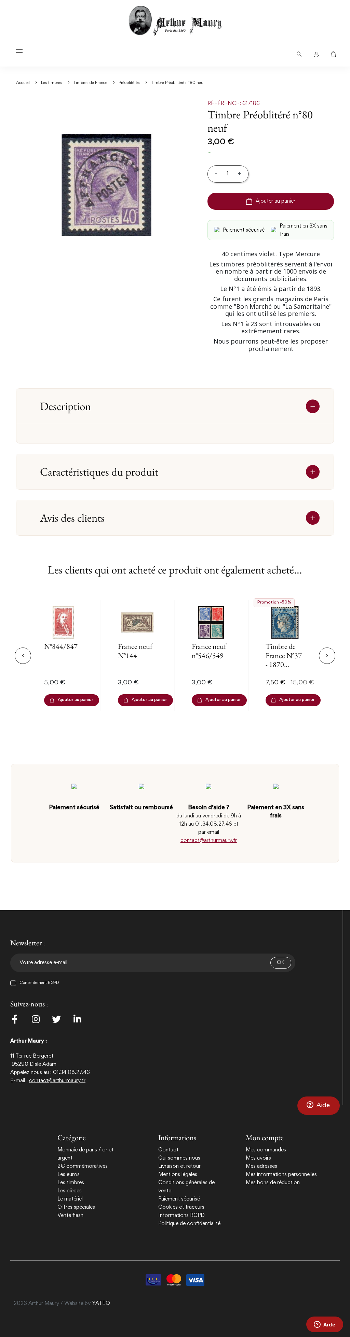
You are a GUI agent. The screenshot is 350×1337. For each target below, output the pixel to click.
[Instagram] (35, 1019)
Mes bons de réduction (273, 1182)
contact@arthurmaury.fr (208, 840)
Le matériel (70, 1199)
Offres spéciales (76, 1207)
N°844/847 (61, 646)
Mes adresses (261, 1166)
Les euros (68, 1174)
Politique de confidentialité (189, 1223)
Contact (168, 1150)
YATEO (101, 1303)
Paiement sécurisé (179, 1199)
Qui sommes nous (179, 1158)
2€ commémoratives (82, 1166)
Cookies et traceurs (181, 1207)
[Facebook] (14, 1019)
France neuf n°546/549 (209, 650)
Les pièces (69, 1191)
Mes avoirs (258, 1158)
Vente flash (70, 1215)
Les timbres (70, 1182)
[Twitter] (56, 1019)
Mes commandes (266, 1150)
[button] (318, 1105)
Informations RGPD (181, 1215)
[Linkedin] (77, 1019)
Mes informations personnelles (281, 1174)
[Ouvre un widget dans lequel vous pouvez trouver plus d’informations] (324, 1325)
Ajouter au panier (275, 201)
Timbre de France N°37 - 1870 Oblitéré (284, 659)
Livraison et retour (179, 1166)
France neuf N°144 (135, 650)
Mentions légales (177, 1174)
